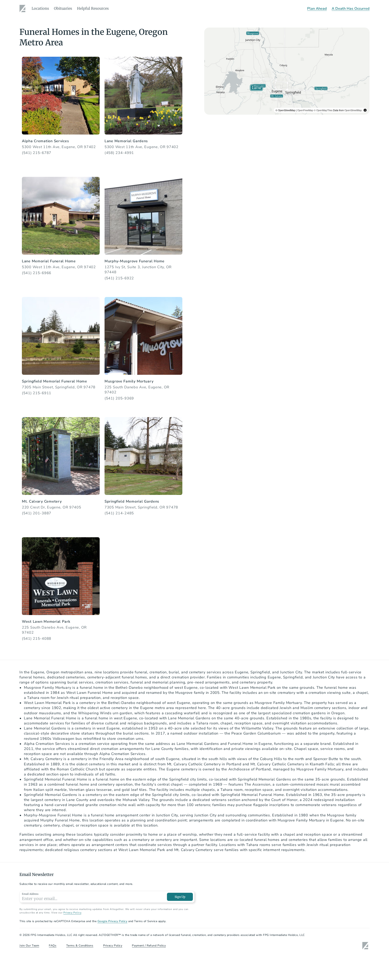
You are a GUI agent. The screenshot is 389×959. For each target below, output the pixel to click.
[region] (287, 71)
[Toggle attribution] (365, 110)
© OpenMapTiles (323, 110)
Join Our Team (29, 945)
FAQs (52, 945)
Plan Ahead (317, 8)
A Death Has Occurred (351, 8)
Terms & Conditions (79, 945)
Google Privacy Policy (112, 921)
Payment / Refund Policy (149, 945)
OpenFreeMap (305, 110)
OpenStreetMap (353, 110)
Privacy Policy (72, 912)
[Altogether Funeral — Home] (23, 8)
